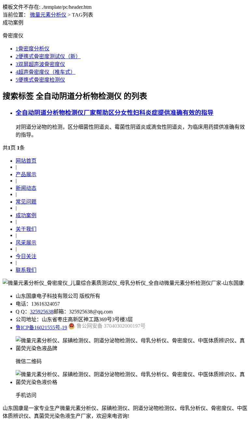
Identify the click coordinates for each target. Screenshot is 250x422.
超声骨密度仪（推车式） (46, 72)
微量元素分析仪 (48, 15)
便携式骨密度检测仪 (40, 80)
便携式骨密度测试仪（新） (48, 56)
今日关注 (26, 256)
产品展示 (26, 174)
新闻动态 (26, 188)
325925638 (41, 311)
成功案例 (26, 215)
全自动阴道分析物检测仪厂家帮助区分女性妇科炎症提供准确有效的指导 (115, 112)
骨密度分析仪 (32, 48)
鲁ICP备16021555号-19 (41, 327)
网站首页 (26, 161)
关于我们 (26, 229)
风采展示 (26, 242)
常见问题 (26, 201)
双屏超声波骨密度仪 (40, 64)
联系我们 (26, 270)
